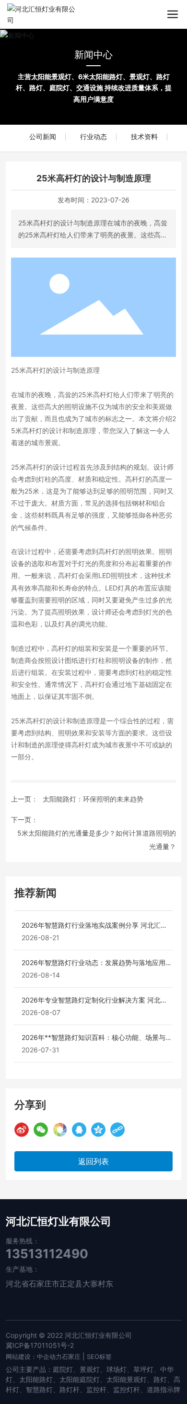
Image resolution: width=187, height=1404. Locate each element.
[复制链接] (117, 1129)
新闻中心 (93, 54)
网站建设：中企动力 (34, 1356)
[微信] (41, 1129)
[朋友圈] (60, 1129)
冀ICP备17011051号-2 (40, 1345)
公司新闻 (42, 136)
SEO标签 (99, 1356)
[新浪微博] (21, 1129)
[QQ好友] (79, 1129)
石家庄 (71, 1356)
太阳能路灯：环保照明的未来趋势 (93, 799)
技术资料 (144, 136)
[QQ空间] (98, 1129)
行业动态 (93, 136)
